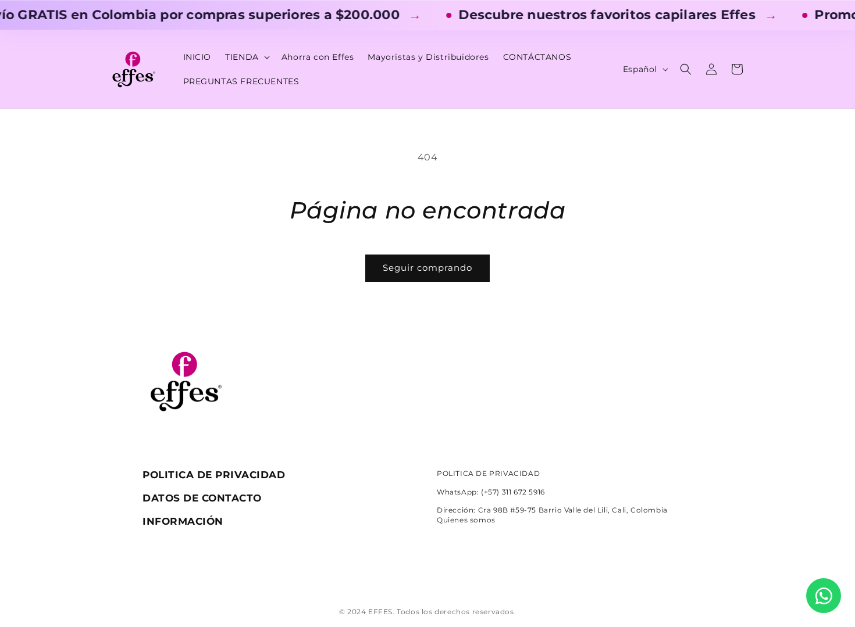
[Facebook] (440, 574)
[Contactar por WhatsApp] (823, 595)
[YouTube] (467, 574)
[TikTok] (414, 574)
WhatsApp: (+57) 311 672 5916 (491, 492)
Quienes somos (466, 519)
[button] (246, 57)
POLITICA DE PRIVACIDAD (488, 473)
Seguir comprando (427, 267)
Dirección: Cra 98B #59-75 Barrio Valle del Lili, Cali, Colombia (552, 510)
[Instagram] (387, 574)
